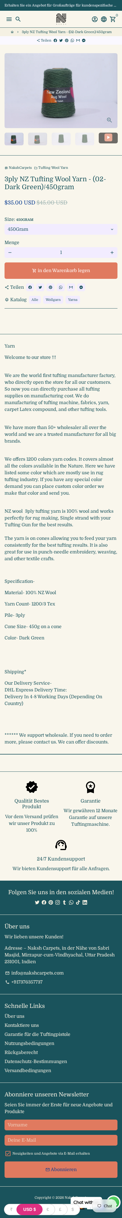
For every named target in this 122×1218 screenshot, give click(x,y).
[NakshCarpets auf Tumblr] (64, 902)
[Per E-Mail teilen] (78, 40)
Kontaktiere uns (22, 1025)
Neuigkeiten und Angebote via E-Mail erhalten (51, 1154)
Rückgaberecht (21, 1052)
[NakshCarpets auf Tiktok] (78, 902)
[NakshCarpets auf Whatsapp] (71, 902)
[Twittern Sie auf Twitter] (61, 40)
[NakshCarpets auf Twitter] (37, 902)
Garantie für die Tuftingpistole (37, 1034)
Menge (12, 242)
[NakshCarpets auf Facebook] (44, 902)
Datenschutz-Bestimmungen (36, 1061)
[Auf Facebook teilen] (55, 40)
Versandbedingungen (28, 1070)
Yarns (72, 300)
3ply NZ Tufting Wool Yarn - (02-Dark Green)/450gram (67, 32)
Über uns (14, 1016)
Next (112, 90)
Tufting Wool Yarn (51, 168)
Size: (19, 219)
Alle (34, 300)
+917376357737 (24, 982)
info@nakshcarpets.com (34, 973)
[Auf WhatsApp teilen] (72, 40)
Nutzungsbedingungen (29, 1043)
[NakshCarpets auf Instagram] (57, 902)
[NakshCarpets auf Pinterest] (51, 902)
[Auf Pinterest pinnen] (66, 40)
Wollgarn (53, 300)
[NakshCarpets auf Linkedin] (85, 902)
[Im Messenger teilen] (83, 40)
